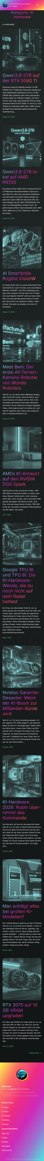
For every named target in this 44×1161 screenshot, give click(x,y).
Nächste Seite (35, 1053)
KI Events (5, 1120)
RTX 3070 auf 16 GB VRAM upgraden (20, 1010)
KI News (5, 1107)
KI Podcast (6, 1116)
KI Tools (5, 1111)
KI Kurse (5, 1124)
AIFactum (6, 1086)
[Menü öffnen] (37, 5)
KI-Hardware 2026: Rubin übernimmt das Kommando (21, 809)
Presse (4, 1138)
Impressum (6, 1146)
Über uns (5, 1133)
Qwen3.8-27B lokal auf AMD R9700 (20, 177)
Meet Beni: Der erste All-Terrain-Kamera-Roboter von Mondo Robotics (20, 377)
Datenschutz (7, 1150)
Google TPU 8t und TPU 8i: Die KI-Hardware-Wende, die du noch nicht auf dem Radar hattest (19, 585)
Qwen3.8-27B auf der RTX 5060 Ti (21, 78)
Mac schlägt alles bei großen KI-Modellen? (21, 911)
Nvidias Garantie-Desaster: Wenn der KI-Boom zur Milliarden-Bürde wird (21, 703)
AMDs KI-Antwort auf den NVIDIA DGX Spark (21, 479)
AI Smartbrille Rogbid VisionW (19, 276)
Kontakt (5, 1142)
